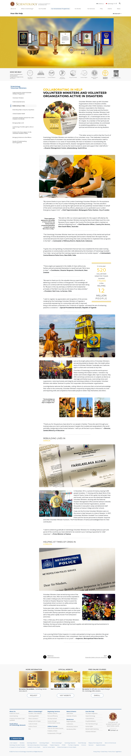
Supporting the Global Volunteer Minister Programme (22, 93)
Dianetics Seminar (52, 713)
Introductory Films (71, 729)
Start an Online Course (110, 743)
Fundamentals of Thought (54, 733)
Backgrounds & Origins (35, 721)
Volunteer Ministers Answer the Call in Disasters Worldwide (23, 118)
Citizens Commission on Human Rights (66, 747)
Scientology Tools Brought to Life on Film (23, 127)
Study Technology (90, 716)
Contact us (100, 3)
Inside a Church (33, 726)
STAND (63, 745)
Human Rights (89, 726)
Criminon (83, 745)
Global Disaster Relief (19, 113)
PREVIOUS (50, 655)
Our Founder (42, 8)
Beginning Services (54, 711)
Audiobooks (70, 724)
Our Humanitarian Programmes (60, 8)
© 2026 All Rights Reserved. (26, 751)
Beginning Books (71, 721)
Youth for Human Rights (49, 747)
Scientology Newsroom (70, 743)
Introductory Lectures (72, 726)
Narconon (91, 745)
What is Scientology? (27, 8)
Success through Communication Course (54, 722)
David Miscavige (82, 743)
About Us (13, 8)
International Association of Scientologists (37, 745)
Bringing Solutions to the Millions (22, 137)
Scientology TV (111, 3)
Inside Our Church (14, 713)
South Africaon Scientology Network (17, 724)
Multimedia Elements (53, 657)
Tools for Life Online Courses (55, 728)
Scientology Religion (44, 743)
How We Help (16, 13)
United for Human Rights (34, 747)
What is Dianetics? (33, 718)
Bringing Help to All (18, 123)
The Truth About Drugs (92, 724)
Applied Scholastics (100, 745)
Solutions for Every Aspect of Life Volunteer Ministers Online (22, 132)
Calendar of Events (72, 716)
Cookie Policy (104, 751)
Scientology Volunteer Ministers (18, 87)
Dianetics (22, 743)
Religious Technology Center (95, 743)
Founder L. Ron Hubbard (35, 713)
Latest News (70, 713)
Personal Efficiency (53, 716)
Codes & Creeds (33, 724)
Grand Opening (14, 716)
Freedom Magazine (54, 745)
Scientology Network (32, 743)
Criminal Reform (90, 718)
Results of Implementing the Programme (20, 142)
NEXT (105, 655)
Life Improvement (52, 718)
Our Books (78, 8)
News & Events (71, 711)
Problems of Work (52, 731)
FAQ (101, 8)
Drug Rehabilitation (91, 721)
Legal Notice (118, 751)
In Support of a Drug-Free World (17, 747)
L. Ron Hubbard (13, 743)
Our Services (91, 8)
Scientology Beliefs (34, 716)
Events (110, 8)
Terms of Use (111, 751)
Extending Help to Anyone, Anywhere (96, 657)
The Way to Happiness (91, 713)
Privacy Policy (96, 751)
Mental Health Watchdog (92, 729)
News (118, 8)
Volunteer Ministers (18, 98)
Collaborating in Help (18, 105)
